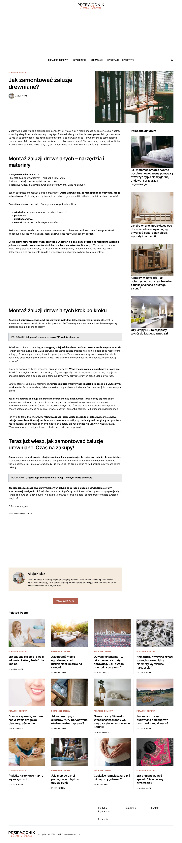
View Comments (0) (65, 601)
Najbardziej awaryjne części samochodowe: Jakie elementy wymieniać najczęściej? (154, 662)
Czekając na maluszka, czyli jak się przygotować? (112, 777)
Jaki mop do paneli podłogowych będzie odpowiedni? (65, 779)
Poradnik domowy (18, 72)
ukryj (37, 174)
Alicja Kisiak (21, 96)
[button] (172, 60)
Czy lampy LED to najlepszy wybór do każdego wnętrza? (149, 331)
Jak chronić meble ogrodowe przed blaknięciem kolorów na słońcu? (66, 662)
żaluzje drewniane (49, 192)
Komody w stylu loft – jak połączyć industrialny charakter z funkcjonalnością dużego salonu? (151, 283)
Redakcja (103, 819)
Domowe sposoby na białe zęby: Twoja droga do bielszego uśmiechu (26, 720)
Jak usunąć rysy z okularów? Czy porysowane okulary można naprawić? (69, 720)
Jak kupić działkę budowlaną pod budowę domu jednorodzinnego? (152, 720)
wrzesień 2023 (25, 513)
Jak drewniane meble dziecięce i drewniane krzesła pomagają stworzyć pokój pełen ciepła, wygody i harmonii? (152, 231)
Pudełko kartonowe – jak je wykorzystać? (26, 777)
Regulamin (130, 808)
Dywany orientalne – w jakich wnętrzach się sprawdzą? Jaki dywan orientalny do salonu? (109, 662)
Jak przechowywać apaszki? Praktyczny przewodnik (150, 779)
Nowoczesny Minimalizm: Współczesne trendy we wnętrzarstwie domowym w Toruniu (112, 722)
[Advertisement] (91, 34)
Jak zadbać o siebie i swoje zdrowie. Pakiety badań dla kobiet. (26, 660)
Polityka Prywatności (104, 810)
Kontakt (155, 808)
